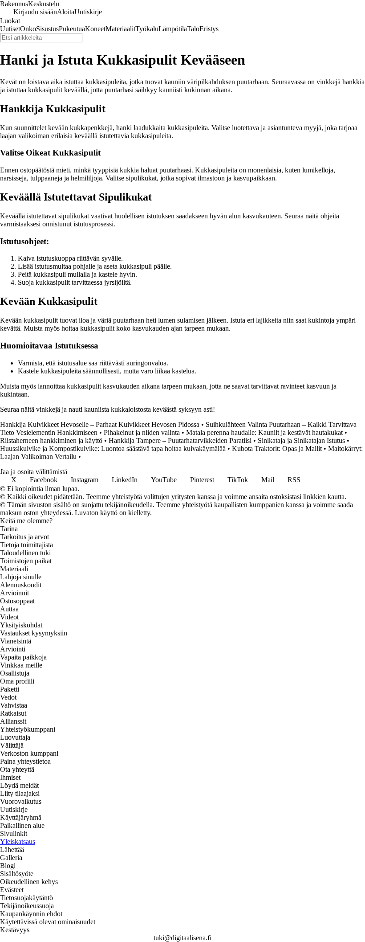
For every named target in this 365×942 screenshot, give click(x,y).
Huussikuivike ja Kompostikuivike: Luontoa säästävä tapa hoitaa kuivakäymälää (113, 448)
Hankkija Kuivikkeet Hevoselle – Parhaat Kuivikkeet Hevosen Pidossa (99, 424)
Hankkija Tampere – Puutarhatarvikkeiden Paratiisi (180, 440)
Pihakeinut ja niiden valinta (142, 432)
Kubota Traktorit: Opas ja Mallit (277, 448)
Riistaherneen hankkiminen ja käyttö (51, 440)
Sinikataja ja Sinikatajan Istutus (301, 440)
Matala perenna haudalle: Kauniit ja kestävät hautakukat (264, 432)
